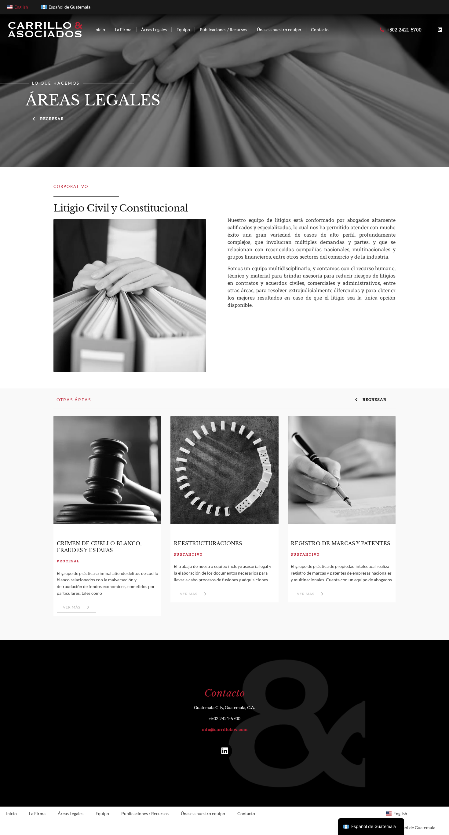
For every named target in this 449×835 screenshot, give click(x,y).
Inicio (99, 29)
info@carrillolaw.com (224, 729)
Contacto (320, 29)
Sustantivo (188, 554)
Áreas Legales (154, 29)
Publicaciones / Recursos (223, 29)
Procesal (68, 561)
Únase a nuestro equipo (279, 29)
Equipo (183, 29)
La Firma (123, 29)
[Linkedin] (440, 30)
